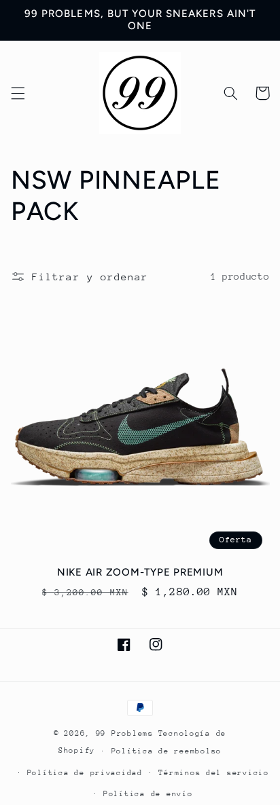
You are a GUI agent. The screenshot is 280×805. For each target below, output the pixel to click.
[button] (17, 93)
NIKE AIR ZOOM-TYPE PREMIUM (140, 572)
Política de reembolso (166, 751)
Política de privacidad (85, 772)
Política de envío (148, 793)
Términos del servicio (213, 772)
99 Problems (125, 733)
